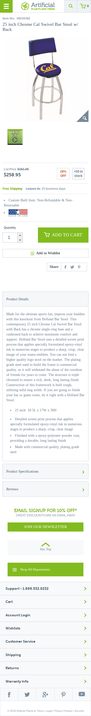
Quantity (10, 227)
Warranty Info (17, 681)
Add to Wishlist (48, 253)
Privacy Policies (63, 710)
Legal (49, 710)
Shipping (13, 655)
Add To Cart (67, 234)
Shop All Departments (35, 569)
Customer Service (20, 641)
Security (79, 710)
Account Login (18, 615)
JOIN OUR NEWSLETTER (45, 527)
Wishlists (13, 628)
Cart (9, 602)
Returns (12, 668)
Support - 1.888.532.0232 (27, 589)
